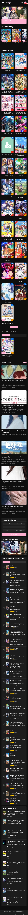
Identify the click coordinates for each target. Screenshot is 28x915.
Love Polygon (20, 901)
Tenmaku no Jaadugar (12, 871)
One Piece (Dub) (14, 565)
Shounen (22, 335)
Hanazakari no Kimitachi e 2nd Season (14, 898)
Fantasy (23, 574)
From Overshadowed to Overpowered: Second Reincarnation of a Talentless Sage (17, 615)
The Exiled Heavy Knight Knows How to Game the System (17, 714)
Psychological (13, 644)
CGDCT (6, 335)
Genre (8, 523)
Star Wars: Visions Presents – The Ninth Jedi (15, 842)
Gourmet (16, 823)
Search (14, 534)
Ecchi (23, 601)
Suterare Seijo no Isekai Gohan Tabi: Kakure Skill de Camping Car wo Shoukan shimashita (15, 821)
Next (14, 327)
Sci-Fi (23, 844)
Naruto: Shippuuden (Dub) (16, 623)
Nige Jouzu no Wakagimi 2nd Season (16, 811)
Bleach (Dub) (13, 606)
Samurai (16, 787)
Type (7, 530)
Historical (12, 787)
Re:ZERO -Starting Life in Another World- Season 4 (16, 640)
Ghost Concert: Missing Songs (10, 20)
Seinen (21, 770)
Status (19, 527)
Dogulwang (9, 888)
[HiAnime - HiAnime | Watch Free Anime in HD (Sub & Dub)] (8, 3)
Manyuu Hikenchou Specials (17, 768)
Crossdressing (13, 901)
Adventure (19, 574)
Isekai (11, 594)
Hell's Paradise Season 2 (16, 783)
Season (19, 523)
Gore (23, 785)
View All (24, 362)
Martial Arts (12, 626)
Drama (14, 335)
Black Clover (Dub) (14, 792)
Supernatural (17, 585)
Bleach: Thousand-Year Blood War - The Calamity (17, 581)
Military (20, 844)
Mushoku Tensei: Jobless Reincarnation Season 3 (16, 598)
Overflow (12, 753)
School (15, 855)
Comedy (18, 592)
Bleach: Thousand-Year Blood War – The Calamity (15, 879)
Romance (9, 825)
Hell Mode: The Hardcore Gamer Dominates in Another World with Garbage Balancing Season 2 (17, 631)
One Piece (12, 572)
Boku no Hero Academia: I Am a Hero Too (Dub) (16, 852)
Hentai (14, 755)
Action (14, 574)
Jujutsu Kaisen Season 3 (16, 745)
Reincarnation (16, 594)
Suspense (18, 644)
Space (8, 846)
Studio (8, 527)
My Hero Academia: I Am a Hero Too (16, 862)
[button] (2, 13)
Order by (19, 530)
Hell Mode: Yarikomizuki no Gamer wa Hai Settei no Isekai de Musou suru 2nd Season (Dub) (15, 831)
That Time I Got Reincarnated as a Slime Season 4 (17, 590)
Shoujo (16, 902)
